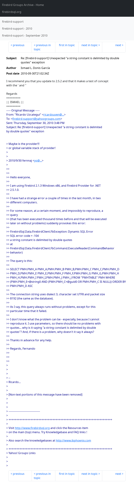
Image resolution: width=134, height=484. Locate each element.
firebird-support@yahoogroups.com (36, 119)
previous (18, 45)
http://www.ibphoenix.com (73, 440)
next (118, 45)
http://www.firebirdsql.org (32, 428)
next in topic (89, 45)
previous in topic (42, 47)
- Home (23, 5)
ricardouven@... (53, 114)
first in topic (67, 45)
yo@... (38, 160)
